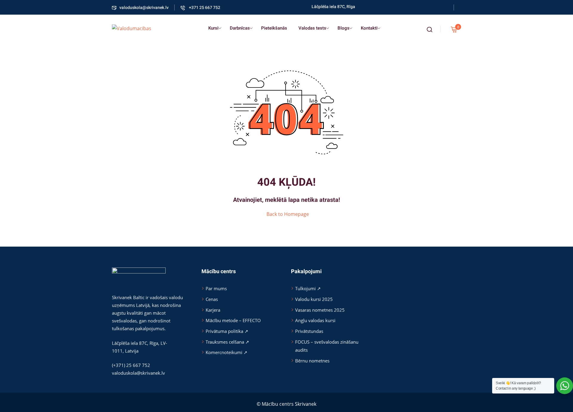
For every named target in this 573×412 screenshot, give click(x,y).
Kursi (213, 28)
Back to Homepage (288, 214)
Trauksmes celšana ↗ (227, 342)
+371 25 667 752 (204, 7)
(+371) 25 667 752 (131, 365)
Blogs (343, 28)
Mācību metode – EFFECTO (233, 320)
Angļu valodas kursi (315, 320)
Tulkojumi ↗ (308, 288)
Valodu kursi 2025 (314, 299)
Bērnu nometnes (312, 361)
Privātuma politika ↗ (227, 331)
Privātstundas (309, 331)
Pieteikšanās (274, 28)
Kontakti (369, 28)
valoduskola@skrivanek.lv (144, 7)
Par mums (216, 288)
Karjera (213, 310)
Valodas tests (312, 28)
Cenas (212, 299)
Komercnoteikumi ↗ (226, 352)
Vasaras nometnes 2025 (320, 310)
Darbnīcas (240, 28)
